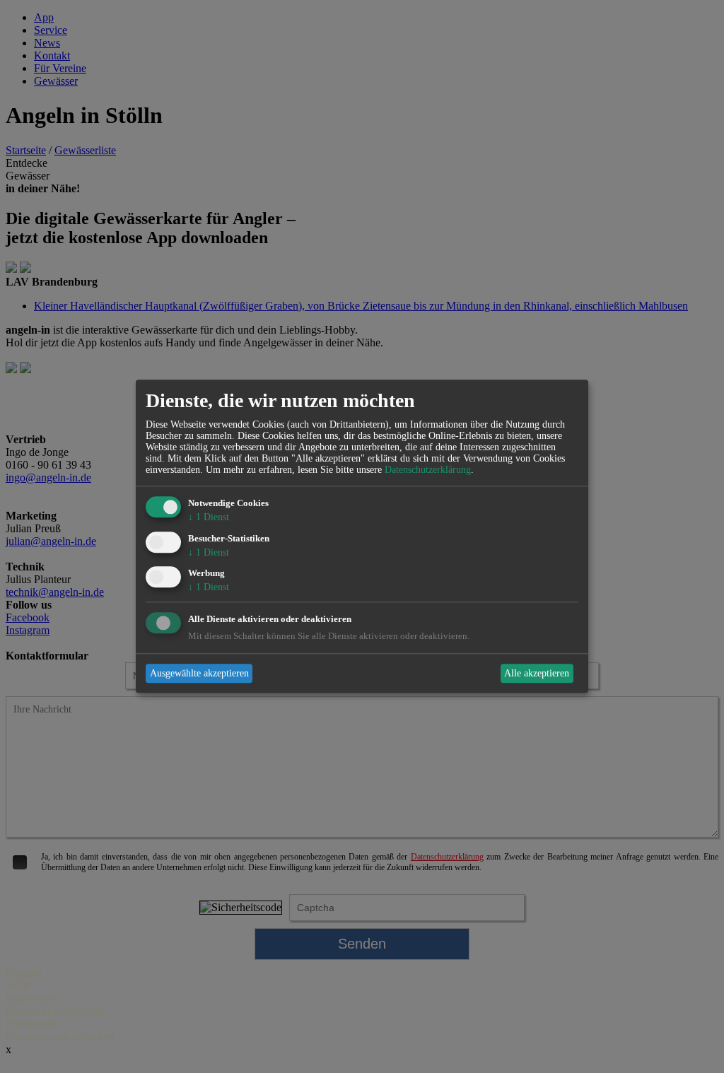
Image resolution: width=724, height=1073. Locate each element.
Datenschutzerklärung (428, 469)
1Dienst (208, 517)
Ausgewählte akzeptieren (199, 673)
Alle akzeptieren (536, 673)
